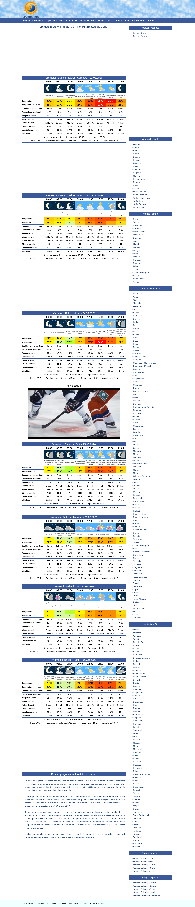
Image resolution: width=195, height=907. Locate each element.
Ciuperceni (138, 692)
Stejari (136, 806)
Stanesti (136, 802)
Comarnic (137, 169)
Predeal (136, 182)
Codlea (136, 382)
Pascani (136, 495)
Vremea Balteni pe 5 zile (144, 868)
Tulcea (136, 592)
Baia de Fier (138, 642)
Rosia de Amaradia (141, 774)
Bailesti (136, 319)
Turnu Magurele (140, 599)
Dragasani (137, 404)
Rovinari (137, 777)
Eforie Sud (138, 238)
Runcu (136, 780)
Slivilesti (136, 799)
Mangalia (137, 250)
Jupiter (136, 241)
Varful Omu (138, 201)
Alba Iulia (137, 303)
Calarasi (137, 353)
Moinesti (137, 467)
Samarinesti (138, 787)
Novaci (136, 755)
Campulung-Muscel (142, 366)
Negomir (137, 752)
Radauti (136, 511)
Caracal (136, 369)
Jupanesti (137, 730)
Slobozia (137, 561)
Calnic (136, 683)
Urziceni (136, 602)
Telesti (136, 821)
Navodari (137, 260)
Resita (136, 523)
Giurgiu (136, 432)
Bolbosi (136, 664)
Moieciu (136, 176)
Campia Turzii (139, 356)
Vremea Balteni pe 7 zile (144, 871)
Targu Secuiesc (140, 577)
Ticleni (136, 824)
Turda (135, 596)
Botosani (137, 334)
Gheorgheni (138, 426)
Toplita (136, 589)
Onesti (136, 482)
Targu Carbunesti (141, 815)
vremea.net (30, 16)
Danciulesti (138, 702)
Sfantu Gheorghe (141, 272)
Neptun (136, 263)
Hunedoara (138, 435)
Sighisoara (138, 555)
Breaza (136, 157)
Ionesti (136, 727)
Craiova (92, 20)
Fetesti (136, 416)
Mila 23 (136, 257)
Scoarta (136, 796)
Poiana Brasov (139, 179)
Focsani (136, 419)
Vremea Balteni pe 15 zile (144, 892)
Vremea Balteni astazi (143, 858)
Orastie (136, 489)
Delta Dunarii (139, 231)
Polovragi (137, 768)
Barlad (136, 322)
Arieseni (136, 144)
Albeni (136, 629)
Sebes (136, 542)
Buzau (136, 347)
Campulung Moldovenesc (144, 363)
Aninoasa (137, 636)
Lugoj (135, 445)
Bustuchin (137, 680)
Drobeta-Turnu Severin (143, 407)
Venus (136, 282)
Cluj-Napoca (51, 20)
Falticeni (137, 413)
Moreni (136, 470)
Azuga (136, 147)
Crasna (136, 695)
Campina (137, 163)
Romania (27, 20)
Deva (135, 397)
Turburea (137, 831)
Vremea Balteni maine (143, 861)
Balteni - (139, 33)
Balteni (136, 651)
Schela (136, 793)
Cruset (136, 699)
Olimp (135, 266)
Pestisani (137, 762)
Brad (135, 338)
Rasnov (136, 185)
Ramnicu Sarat (140, 514)
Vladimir (136, 846)
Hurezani (137, 724)
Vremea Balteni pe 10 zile (144, 883)
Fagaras (137, 173)
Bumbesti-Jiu (139, 673)
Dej (134, 394)
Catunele (137, 689)
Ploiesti (118, 20)
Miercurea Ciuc (140, 463)
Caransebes (138, 372)
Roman (136, 526)
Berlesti (136, 661)
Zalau (135, 614)
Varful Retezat (139, 204)
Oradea (127, 20)
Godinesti (137, 721)
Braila (136, 20)
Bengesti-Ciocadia (141, 658)
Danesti (136, 705)
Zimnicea (137, 618)
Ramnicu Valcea (140, 517)
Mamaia (136, 247)
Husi (135, 438)
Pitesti (136, 504)
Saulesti (136, 790)
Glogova (137, 717)
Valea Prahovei (140, 195)
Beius (135, 325)
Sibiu (135, 548)
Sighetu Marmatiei (141, 552)
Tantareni (137, 812)
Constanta (81, 20)
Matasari (137, 743)
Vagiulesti (137, 843)
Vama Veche (138, 279)
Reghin (136, 520)
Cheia (135, 166)
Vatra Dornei (138, 207)
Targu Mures (139, 574)
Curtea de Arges (140, 391)
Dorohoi (136, 401)
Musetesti (137, 749)
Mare (135, 253)
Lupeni (136, 448)
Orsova (136, 492)
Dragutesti (137, 711)
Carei (135, 375)
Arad (151, 20)
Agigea (136, 222)
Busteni (136, 160)
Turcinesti (137, 837)
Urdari (136, 840)
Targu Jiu (137, 570)
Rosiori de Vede (140, 530)
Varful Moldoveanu (141, 198)
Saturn (136, 269)
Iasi (72, 20)
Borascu (137, 667)
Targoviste (137, 567)
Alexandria (138, 306)
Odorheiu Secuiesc (141, 476)
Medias (136, 460)
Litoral (136, 244)
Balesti (136, 648)
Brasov (101, 20)
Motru (135, 473)
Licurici (136, 736)
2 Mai (135, 219)
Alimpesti (137, 633)
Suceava (137, 564)
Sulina (136, 275)
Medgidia (137, 457)
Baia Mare (137, 316)
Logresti (136, 740)
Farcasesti (138, 714)
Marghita (137, 454)
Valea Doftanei (139, 191)
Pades (136, 758)
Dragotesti (137, 708)
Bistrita (136, 328)
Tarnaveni (137, 580)
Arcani (136, 639)
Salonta (136, 536)
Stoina (136, 809)
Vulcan (136, 611)
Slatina (136, 558)
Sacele (136, 533)
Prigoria (136, 771)
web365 (101, 904)
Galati (109, 20)
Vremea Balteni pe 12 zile (144, 886)
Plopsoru (137, 765)
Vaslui (135, 605)
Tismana (137, 828)
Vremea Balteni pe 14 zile (144, 889)
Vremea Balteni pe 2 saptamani (147, 895)
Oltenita (136, 479)
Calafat (136, 350)
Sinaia (136, 188)
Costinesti (137, 228)
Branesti (137, 670)
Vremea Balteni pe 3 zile (144, 865)
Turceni (136, 834)
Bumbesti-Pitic (139, 677)
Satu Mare (138, 539)
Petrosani (137, 498)
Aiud (135, 300)
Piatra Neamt (139, 501)
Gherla (136, 429)
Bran (135, 150)
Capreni (136, 686)
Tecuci (136, 583)
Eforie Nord (138, 235)
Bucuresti (38, 20)
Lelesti (136, 733)
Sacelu (136, 784)
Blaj (134, 331)
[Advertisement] (74, 50)
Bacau (144, 20)
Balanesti (137, 645)
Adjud (135, 297)
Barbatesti (137, 655)
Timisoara (63, 20)
